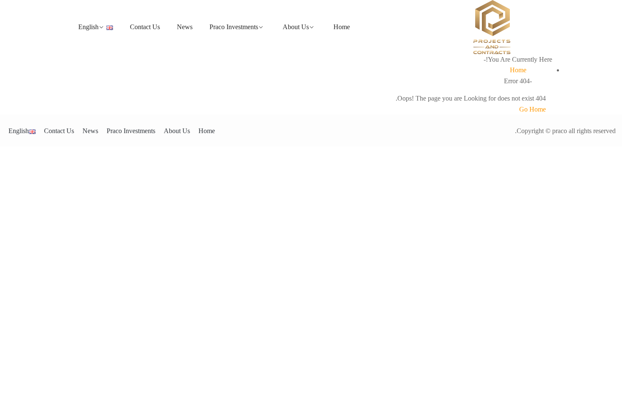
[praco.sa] (492, 27)
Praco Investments (233, 26)
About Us (296, 26)
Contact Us (145, 26)
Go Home (532, 109)
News (185, 26)
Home (341, 26)
